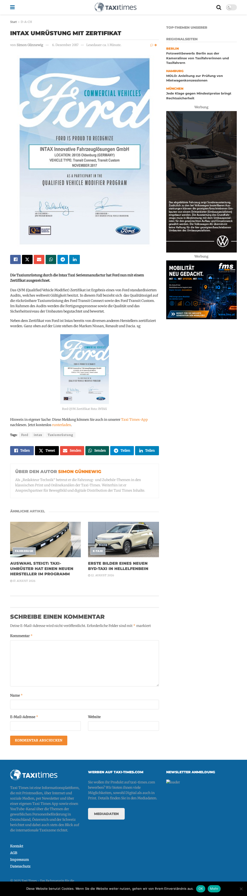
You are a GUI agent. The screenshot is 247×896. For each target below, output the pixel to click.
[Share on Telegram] (62, 259)
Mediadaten (106, 814)
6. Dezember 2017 (65, 45)
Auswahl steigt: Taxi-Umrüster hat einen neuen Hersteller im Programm (41, 569)
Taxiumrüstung (60, 435)
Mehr (214, 888)
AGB (13, 853)
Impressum (19, 859)
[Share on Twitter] (27, 259)
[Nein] (241, 888)
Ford (24, 435)
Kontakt (16, 846)
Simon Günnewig (30, 45)
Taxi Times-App (134, 419)
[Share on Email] (39, 259)
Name (16, 695)
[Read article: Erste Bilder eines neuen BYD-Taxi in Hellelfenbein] (123, 539)
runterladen (61, 425)
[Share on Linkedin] (74, 259)
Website (94, 717)
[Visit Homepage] (116, 7)
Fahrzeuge (24, 551)
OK (201, 888)
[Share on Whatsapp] (51, 259)
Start (13, 22)
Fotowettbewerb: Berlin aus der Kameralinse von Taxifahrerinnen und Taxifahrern (197, 58)
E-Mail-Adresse (24, 716)
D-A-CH (26, 22)
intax (38, 435)
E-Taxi (98, 551)
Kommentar (21, 635)
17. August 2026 (23, 581)
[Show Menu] (12, 7)
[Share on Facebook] (15, 259)
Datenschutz (20, 866)
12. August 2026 (102, 575)
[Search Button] (218, 7)
